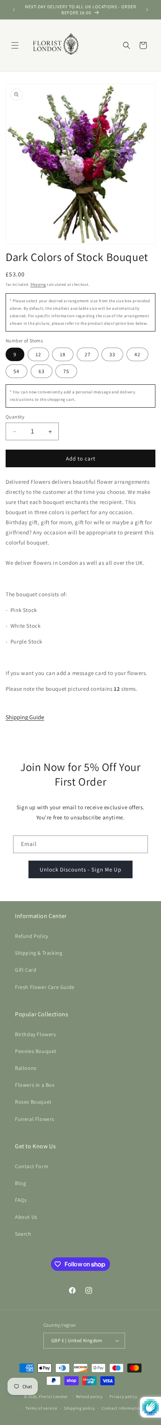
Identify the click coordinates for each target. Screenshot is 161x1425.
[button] (15, 45)
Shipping (38, 284)
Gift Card (25, 969)
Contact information (122, 1408)
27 (88, 354)
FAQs (21, 1200)
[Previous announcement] (14, 10)
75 (66, 371)
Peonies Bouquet (36, 1051)
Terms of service (41, 1408)
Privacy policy (123, 1396)
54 (16, 371)
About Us (26, 1217)
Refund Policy (31, 936)
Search (23, 1233)
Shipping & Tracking (38, 953)
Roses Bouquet (33, 1101)
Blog (20, 1183)
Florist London (53, 1396)
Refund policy (89, 1396)
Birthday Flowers (35, 1034)
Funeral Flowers (34, 1119)
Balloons (26, 1068)
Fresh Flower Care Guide (45, 987)
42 (137, 354)
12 (38, 354)
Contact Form (31, 1166)
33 (112, 354)
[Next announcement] (147, 10)
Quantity (15, 417)
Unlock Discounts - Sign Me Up (80, 869)
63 (42, 371)
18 (63, 354)
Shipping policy (79, 1408)
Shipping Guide (25, 717)
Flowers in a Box (35, 1085)
